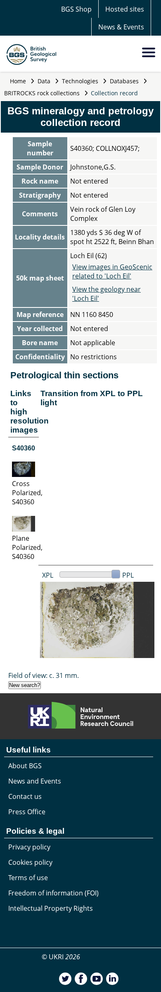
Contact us (25, 796)
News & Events (121, 26)
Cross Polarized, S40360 (27, 492)
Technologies (80, 81)
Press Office (26, 811)
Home (18, 81)
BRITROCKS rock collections (42, 93)
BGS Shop (76, 9)
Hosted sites (124, 9)
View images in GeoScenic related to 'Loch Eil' (112, 271)
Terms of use (28, 877)
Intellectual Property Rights (50, 908)
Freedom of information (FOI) (53, 893)
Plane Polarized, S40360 (27, 547)
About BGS (25, 765)
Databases (124, 81)
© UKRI (61, 956)
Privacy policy (29, 847)
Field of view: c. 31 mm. (43, 675)
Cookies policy (30, 862)
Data (44, 81)
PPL (128, 575)
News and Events (34, 781)
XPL (47, 575)
